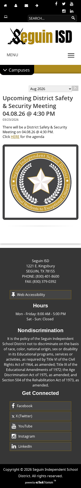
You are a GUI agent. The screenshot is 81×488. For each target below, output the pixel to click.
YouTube (25, 426)
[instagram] (63, 11)
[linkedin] (71, 11)
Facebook (24, 406)
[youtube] (71, 3)
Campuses (19, 70)
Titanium (45, 482)
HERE (15, 136)
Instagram (26, 436)
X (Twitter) (24, 416)
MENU (12, 54)
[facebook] (56, 3)
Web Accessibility (31, 294)
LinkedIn (25, 446)
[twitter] (63, 3)
